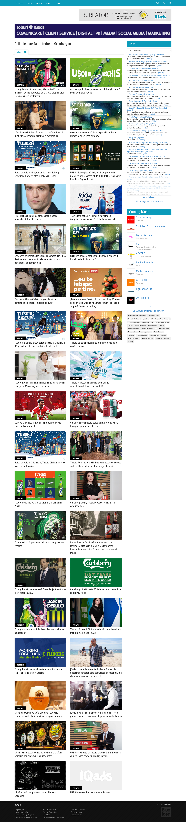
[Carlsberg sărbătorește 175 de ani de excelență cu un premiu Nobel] (96, 572)
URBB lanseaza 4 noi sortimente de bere (90, 792)
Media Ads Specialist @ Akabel (140, 117)
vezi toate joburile (149, 197)
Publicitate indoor (142, 335)
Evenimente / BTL (147, 322)
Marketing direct (153, 325)
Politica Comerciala (50, 812)
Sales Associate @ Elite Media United (143, 101)
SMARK (20, 85)
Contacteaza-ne (76, 815)
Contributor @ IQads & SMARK (27, 817)
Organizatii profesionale (143, 256)
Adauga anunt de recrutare (150, 201)
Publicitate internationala (144, 250)
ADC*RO (140, 253)
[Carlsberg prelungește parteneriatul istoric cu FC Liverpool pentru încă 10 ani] (96, 405)
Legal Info (46, 815)
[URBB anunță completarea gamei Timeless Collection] (40, 775)
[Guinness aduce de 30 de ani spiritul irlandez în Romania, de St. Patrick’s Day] (96, 115)
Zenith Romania (144, 262)
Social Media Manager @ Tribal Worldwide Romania (148, 61)
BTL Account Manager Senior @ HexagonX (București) (149, 142)
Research (159, 338)
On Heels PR (143, 297)
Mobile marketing (133, 329)
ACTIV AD (141, 280)
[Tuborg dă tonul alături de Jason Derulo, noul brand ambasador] (40, 612)
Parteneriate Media (21, 812)
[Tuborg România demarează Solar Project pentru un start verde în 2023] (40, 572)
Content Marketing (152, 319)
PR (137, 229)
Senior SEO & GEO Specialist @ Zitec (143, 163)
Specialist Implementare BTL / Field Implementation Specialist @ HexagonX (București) (147, 150)
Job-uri (57, 3)
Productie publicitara (145, 332)
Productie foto (132, 332)
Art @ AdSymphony (136, 137)
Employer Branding (134, 322)
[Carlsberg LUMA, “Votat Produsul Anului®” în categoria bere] (96, 485)
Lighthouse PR (144, 289)
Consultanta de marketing (136, 319)
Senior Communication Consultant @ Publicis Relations (149, 75)
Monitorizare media (147, 329)
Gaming (130, 325)
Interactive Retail (140, 325)
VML (138, 244)
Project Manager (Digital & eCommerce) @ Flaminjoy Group (147, 178)
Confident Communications (150, 226)
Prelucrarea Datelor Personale (53, 817)
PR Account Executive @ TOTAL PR (142, 170)
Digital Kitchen (144, 235)
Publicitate (139, 220)
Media (138, 265)
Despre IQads (19, 809)
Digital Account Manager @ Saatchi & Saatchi (146, 130)
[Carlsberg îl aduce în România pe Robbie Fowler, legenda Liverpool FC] (40, 405)
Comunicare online (142, 238)
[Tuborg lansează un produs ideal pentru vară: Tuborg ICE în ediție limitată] (96, 365)
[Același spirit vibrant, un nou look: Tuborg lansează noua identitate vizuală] (96, 72)
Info (32, 52)
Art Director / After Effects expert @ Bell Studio (146, 54)
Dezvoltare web (165, 319)
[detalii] (149, 58)
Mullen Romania (144, 271)
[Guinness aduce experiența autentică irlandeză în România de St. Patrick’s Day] (96, 239)
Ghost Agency (143, 217)
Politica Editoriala (49, 809)
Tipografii (167, 338)
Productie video (158, 332)
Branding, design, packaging (137, 315)
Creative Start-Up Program (24, 815)
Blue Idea (167, 804)
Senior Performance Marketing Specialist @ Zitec (147, 156)
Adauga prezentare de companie (151, 310)
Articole (21, 52)
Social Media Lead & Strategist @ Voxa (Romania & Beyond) (147, 109)
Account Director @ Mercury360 (141, 80)
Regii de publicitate (147, 338)
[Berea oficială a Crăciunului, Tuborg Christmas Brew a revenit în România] (40, 445)
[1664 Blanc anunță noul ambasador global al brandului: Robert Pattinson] (40, 199)
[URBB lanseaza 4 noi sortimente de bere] (96, 775)
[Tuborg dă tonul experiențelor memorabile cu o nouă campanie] (96, 325)
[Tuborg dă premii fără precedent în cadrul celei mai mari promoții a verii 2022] (96, 612)
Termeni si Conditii (78, 809)
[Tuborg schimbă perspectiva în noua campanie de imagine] (40, 525)
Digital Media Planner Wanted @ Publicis (144, 68)
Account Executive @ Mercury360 (141, 94)
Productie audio (164, 329)
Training (130, 342)
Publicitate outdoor (133, 338)
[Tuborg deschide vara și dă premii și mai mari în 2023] (40, 485)
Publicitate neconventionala (158, 335)
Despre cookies (76, 812)
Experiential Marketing (162, 322)
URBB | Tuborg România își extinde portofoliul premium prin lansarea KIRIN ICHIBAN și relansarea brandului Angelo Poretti (95, 176)
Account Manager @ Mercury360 (141, 87)
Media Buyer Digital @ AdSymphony (142, 124)
